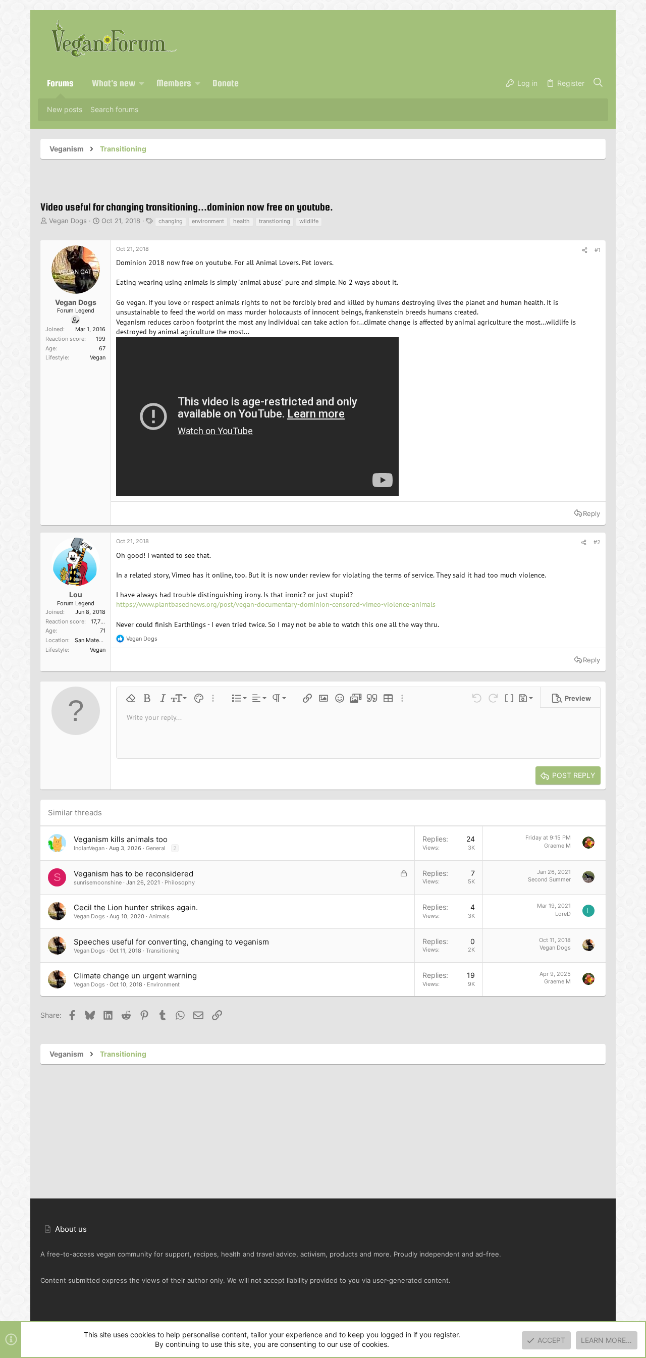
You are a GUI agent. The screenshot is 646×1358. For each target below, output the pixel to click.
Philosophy (180, 882)
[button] (141, 83)
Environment (163, 984)
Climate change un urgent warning (135, 975)
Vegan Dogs (68, 221)
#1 (598, 249)
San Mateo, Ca (94, 640)
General (156, 848)
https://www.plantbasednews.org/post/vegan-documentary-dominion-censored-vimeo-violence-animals (276, 604)
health (241, 221)
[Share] (584, 250)
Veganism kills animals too (121, 839)
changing (170, 221)
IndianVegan (89, 848)
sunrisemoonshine (98, 882)
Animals (159, 916)
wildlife (308, 221)
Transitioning (163, 950)
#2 (597, 542)
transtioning (274, 221)
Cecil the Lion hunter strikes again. (136, 907)
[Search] (598, 83)
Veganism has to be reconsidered (133, 873)
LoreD (563, 913)
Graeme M (557, 845)
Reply (591, 513)
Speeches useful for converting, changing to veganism (171, 942)
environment (208, 221)
